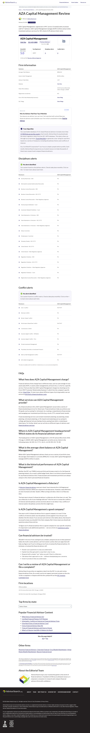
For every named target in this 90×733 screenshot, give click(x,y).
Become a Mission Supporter (34, 58)
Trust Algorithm (41, 138)
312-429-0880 (32, 42)
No (47, 638)
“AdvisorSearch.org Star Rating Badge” (26, 663)
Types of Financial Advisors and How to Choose (37, 628)
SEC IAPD (34, 659)
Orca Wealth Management (58, 649)
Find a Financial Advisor (28, 9)
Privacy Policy (44, 701)
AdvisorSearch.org (10, 2)
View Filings (60, 101)
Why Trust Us (42, 692)
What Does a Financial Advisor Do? (33, 616)
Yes (43, 638)
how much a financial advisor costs (36, 394)
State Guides (74, 2)
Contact (75, 692)
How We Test (52, 692)
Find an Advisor (45, 42)
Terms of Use (31, 701)
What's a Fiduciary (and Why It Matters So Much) (37, 630)
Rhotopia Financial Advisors (27, 649)
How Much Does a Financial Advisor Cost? (35, 623)
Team (34, 692)
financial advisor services (26, 425)
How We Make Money (64, 692)
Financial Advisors (64, 2)
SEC (31, 660)
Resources (83, 2)
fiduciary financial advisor (28, 487)
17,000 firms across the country (30, 134)
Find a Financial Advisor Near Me (32, 625)
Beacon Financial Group (44, 652)
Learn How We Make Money (62, 6)
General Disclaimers (11, 708)
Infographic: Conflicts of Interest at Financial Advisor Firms (40, 621)
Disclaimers (38, 701)
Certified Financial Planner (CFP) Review (35, 619)
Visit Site (23, 42)
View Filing (60, 97)
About (29, 692)
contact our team (51, 659)
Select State (23, 606)
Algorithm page (54, 665)
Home (20, 9)
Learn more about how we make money (37, 716)
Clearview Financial (43, 649)
